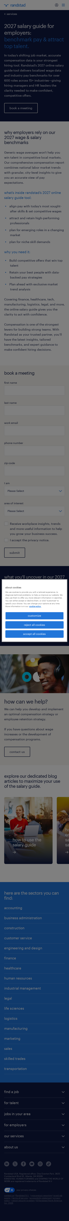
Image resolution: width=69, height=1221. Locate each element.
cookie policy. (35, 606)
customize (34, 615)
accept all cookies (34, 634)
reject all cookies (34, 624)
